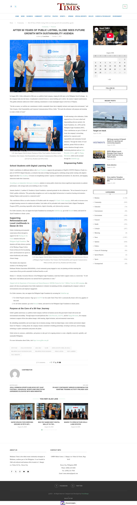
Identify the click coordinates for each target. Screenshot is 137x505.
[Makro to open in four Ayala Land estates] (75, 411)
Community (38, 16)
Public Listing (59, 351)
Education (111, 206)
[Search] (125, 7)
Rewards (70, 210)
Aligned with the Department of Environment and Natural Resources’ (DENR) (32, 283)
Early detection (112, 165)
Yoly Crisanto (15, 354)
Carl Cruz (38, 348)
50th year (14, 348)
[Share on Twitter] (55, 362)
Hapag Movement (73, 315)
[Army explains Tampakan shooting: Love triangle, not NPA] (99, 180)
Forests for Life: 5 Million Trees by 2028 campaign (69, 283)
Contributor (46, 36)
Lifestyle (47, 16)
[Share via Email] (60, 362)
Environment (117, 16)
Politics (55, 16)
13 (110, 66)
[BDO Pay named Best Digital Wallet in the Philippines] (49, 411)
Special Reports (81, 16)
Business (30, 16)
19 (105, 69)
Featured (111, 220)
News (23, 16)
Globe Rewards (52, 315)
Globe (46, 348)
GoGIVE (39, 298)
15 (120, 66)
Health (91, 16)
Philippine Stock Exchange (43, 351)
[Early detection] (99, 168)
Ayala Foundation (42, 170)
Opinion (70, 16)
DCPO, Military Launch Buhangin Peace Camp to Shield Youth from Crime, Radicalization (115, 154)
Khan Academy (23, 175)
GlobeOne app (75, 158)
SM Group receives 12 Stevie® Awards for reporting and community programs (116, 141)
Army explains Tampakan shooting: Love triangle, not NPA (115, 178)
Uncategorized (111, 263)
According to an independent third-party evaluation (24, 183)
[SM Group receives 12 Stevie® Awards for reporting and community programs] (99, 142)
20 (110, 69)
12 (105, 66)
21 (115, 69)
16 (124, 66)
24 (95, 72)
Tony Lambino (71, 351)
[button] (12, 416)
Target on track (99, 131)
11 (100, 66)
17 (95, 69)
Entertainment (111, 211)
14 (115, 66)
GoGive (72, 153)
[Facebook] (11, 6)
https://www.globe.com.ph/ (41, 340)
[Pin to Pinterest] (57, 362)
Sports (62, 16)
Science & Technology (103, 16)
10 (95, 66)
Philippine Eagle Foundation (18, 241)
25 (100, 72)
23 (124, 69)
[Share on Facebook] (53, 362)
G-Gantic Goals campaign (62, 200)
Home (17, 16)
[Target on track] (110, 116)
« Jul (109, 79)
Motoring (111, 233)
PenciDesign (85, 493)
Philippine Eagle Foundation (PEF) (21, 351)
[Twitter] (15, 6)
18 (100, 69)
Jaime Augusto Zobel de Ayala (61, 348)
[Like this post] (51, 362)
